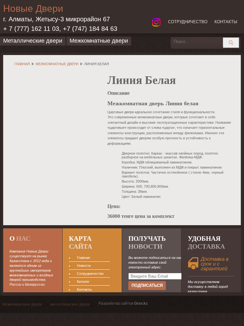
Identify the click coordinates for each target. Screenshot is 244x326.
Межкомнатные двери (57, 64)
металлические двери (70, 304)
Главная (22, 64)
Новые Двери (33, 8)
